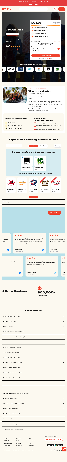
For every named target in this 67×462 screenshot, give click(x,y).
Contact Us (31, 445)
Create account (19, 440)
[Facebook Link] (54, 450)
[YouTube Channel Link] (59, 450)
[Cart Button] (55, 9)
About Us (18, 438)
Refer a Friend (7, 445)
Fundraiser (18, 443)
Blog (30, 438)
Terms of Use (30, 450)
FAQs (30, 443)
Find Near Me (24, 9)
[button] (34, 9)
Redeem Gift (43, 9)
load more (33, 197)
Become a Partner (8, 443)
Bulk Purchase (7, 440)
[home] (6, 9)
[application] (64, 449)
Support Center (32, 440)
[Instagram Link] (57, 450)
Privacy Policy (23, 450)
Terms (48, 58)
